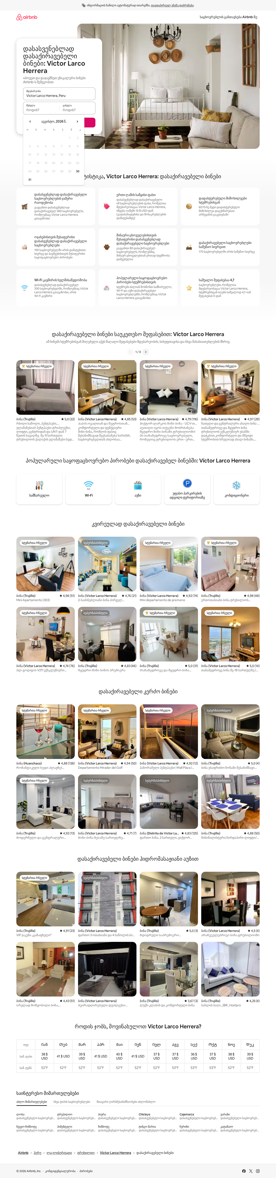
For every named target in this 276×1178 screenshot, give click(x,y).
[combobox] (59, 95)
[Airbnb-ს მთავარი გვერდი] (26, 17)
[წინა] (130, 352)
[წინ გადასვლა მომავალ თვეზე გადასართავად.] (77, 121)
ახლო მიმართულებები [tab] (31, 1102)
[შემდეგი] (145, 352)
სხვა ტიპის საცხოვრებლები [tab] (72, 1102)
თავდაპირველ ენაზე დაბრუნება (172, 5)
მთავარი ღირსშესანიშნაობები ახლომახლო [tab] (126, 1102)
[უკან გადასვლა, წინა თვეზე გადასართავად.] (30, 121)
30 (77, 171)
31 (29, 179)
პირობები (86, 1171)
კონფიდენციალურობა (60, 1171)
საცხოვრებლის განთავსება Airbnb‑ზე (228, 17)
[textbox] (41, 109)
